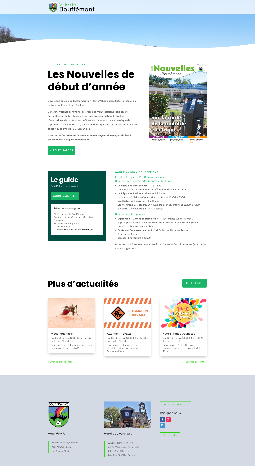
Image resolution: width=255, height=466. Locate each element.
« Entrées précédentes (60, 362)
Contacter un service (175, 404)
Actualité (113, 341)
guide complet (65, 196)
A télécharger (61, 150)
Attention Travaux (119, 333)
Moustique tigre (62, 333)
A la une (56, 341)
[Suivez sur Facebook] (162, 419)
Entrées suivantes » (196, 362)
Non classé (68, 341)
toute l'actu (194, 283)
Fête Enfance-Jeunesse (179, 333)
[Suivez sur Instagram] (168, 419)
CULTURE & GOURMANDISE (66, 64)
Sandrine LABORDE (65, 338)
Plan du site (170, 435)
